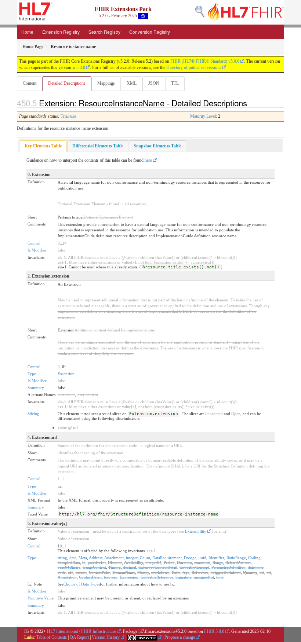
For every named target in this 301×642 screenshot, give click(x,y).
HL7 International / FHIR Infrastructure (81, 631)
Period (169, 562)
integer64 (153, 562)
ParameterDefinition (228, 567)
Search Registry (104, 32)
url (268, 572)
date (72, 557)
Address (95, 557)
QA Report (79, 637)
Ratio (176, 572)
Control (34, 243)
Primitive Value (41, 598)
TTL (175, 83)
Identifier (216, 557)
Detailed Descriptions (67, 83)
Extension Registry (61, 32)
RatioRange (236, 557)
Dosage (190, 557)
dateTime (256, 567)
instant (81, 572)
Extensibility (195, 531)
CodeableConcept (194, 567)
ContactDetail (90, 577)
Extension (66, 373)
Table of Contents (51, 637)
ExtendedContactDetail (157, 567)
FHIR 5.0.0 (214, 631)
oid (70, 572)
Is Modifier (37, 250)
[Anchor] (251, 103)
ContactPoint (99, 572)
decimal (129, 567)
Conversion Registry (149, 32)
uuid (202, 557)
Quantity (250, 572)
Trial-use (68, 116)
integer (132, 557)
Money (143, 572)
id (84, 562)
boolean (110, 577)
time (220, 577)
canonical (202, 562)
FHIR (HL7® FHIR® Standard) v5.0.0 (204, 61)
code (62, 572)
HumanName (124, 572)
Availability (133, 562)
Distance (115, 562)
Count (145, 557)
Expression (129, 577)
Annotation (67, 577)
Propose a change (179, 637)
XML (132, 83)
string (62, 557)
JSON (153, 83)
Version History (106, 637)
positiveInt (97, 562)
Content (29, 83)
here (148, 160)
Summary (36, 387)
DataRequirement (167, 557)
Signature (183, 577)
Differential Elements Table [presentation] (97, 145)
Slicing (33, 413)
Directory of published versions (193, 67)
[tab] (43, 146)
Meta (83, 557)
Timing (114, 567)
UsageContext (94, 567)
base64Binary (69, 567)
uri (60, 486)
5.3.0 (80, 67)
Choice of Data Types (82, 584)
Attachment (114, 557)
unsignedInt (204, 577)
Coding (254, 557)
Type (32, 373)
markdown (160, 572)
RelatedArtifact (238, 562)
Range (218, 562)
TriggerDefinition (226, 572)
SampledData (69, 562)
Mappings (106, 83)
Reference (200, 572)
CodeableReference (157, 577)
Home (27, 32)
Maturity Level (203, 116)
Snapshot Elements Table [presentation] (157, 145)
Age (185, 572)
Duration (184, 562)
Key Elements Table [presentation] (43, 145)
